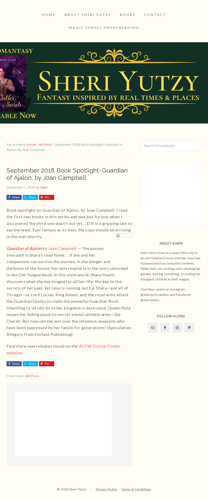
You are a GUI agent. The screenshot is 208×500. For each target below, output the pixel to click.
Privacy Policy (106, 489)
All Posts (32, 376)
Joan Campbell (62, 248)
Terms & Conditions (136, 489)
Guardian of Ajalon (24, 248)
